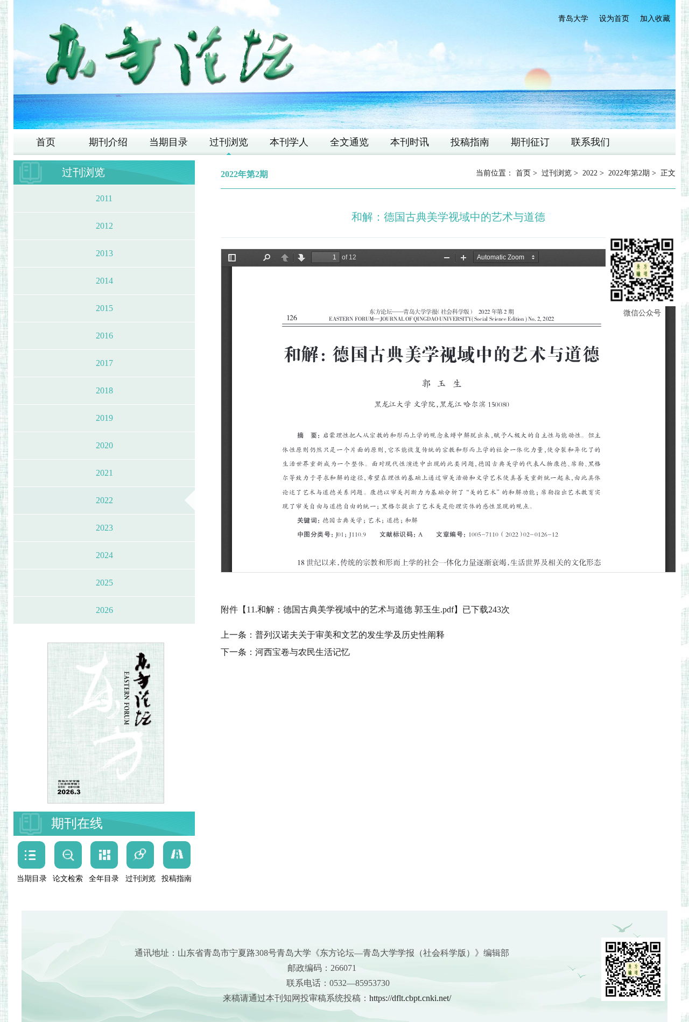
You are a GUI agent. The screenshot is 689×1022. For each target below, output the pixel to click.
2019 (104, 417)
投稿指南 (470, 142)
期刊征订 (530, 142)
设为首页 (614, 19)
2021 (104, 472)
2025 (104, 582)
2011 (104, 198)
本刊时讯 (409, 142)
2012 (104, 225)
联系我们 (590, 142)
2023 (104, 527)
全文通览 (349, 142)
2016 (104, 335)
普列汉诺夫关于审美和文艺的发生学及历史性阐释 (350, 634)
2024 (104, 555)
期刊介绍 (108, 142)
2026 (104, 610)
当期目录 (168, 142)
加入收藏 (655, 19)
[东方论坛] (169, 56)
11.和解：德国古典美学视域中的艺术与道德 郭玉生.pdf (350, 609)
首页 (45, 142)
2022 (104, 500)
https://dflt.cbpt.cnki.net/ (410, 998)
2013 (104, 253)
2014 (104, 280)
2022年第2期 (629, 173)
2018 (104, 390)
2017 (104, 363)
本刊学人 (289, 142)
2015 (104, 308)
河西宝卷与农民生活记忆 (302, 652)
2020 (104, 445)
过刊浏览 (228, 142)
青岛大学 (573, 19)
